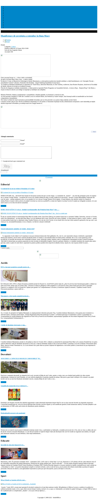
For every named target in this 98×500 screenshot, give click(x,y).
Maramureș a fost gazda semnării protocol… (15, 296)
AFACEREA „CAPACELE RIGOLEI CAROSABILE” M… (21, 358)
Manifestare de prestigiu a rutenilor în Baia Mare (25, 36)
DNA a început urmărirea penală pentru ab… (16, 267)
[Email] (7, 41)
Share (94, 131)
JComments (49, 177)
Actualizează (5, 170)
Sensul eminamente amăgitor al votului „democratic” (18, 229)
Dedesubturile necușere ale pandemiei (13, 413)
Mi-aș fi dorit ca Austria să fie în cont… (13, 480)
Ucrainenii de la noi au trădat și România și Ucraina (17, 188)
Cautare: (3, 248)
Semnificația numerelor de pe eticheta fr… (14, 386)
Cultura (13, 46)
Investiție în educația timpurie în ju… (13, 445)
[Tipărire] (8, 40)
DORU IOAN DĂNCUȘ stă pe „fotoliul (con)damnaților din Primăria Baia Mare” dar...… (30, 209)
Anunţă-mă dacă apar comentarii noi (14, 161)
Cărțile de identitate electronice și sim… (13, 325)
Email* (22, 144)
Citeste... (3, 206)
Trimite (3, 175)
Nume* (22, 140)
